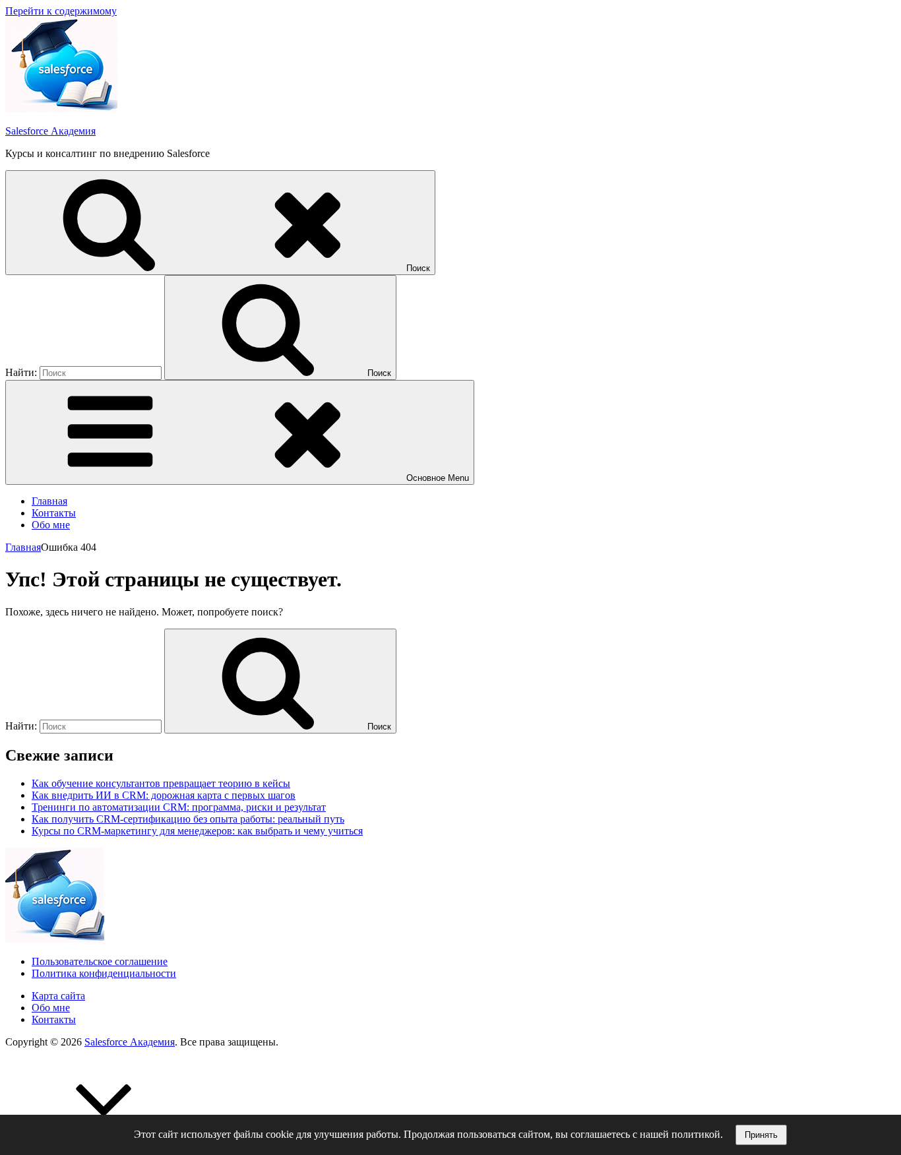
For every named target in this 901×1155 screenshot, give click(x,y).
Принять (761, 1135)
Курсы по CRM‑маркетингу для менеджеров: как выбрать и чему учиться (197, 830)
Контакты (54, 512)
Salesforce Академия (50, 131)
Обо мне (51, 524)
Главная (49, 501)
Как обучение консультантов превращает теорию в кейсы (161, 783)
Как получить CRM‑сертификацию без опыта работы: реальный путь (188, 819)
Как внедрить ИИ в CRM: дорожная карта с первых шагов (163, 795)
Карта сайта (58, 995)
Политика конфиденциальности (104, 973)
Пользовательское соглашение (100, 961)
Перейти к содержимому (61, 10)
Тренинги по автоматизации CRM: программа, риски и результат (179, 807)
